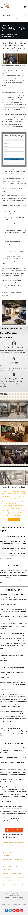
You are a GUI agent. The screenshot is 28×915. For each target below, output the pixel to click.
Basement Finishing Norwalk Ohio (12, 863)
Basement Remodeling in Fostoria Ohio (13, 885)
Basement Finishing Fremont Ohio (12, 849)
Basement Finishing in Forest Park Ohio (13, 877)
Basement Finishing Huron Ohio (11, 881)
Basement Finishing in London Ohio (12, 859)
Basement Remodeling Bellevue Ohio (13, 873)
